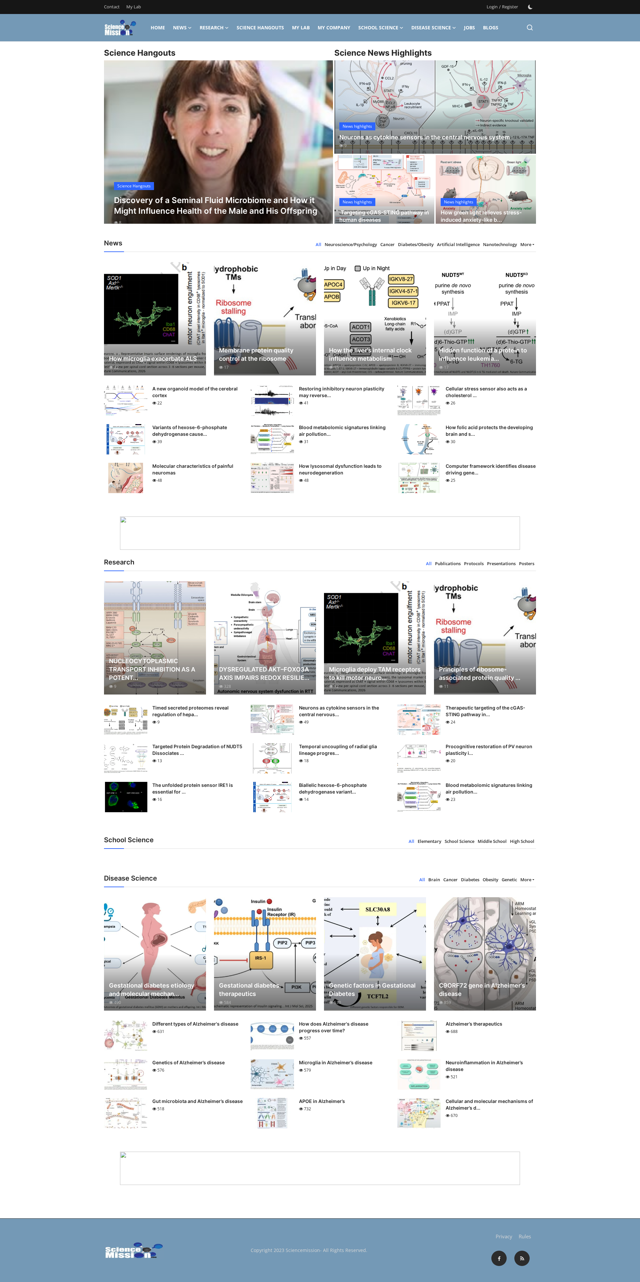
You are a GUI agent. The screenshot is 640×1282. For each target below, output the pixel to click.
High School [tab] (522, 841)
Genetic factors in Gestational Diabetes (372, 989)
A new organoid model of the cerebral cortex (195, 392)
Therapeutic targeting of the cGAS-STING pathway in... (485, 711)
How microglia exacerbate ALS (153, 358)
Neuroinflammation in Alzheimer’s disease (484, 1066)
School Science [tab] (459, 841)
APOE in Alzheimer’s (322, 1101)
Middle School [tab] (492, 841)
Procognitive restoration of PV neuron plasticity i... (489, 750)
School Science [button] (378, 27)
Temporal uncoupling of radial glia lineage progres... (338, 750)
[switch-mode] (530, 7)
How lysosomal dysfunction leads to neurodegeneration (340, 469)
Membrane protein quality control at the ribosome (256, 354)
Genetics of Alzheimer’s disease (188, 1062)
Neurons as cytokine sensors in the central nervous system (424, 137)
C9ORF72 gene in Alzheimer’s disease (482, 989)
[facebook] (499, 1258)
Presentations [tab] (501, 563)
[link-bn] (320, 533)
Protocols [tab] (474, 563)
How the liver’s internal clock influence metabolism (370, 354)
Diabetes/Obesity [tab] (416, 244)
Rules (525, 1236)
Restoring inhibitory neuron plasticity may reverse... (341, 392)
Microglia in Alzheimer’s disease (335, 1062)
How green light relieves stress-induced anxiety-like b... (481, 216)
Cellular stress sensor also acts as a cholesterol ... (486, 392)
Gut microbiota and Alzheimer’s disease (197, 1101)
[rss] (522, 1258)
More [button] (525, 244)
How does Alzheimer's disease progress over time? (333, 1027)
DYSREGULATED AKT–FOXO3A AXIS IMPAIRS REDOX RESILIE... (264, 673)
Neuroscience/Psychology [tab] (351, 244)
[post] (218, 148)
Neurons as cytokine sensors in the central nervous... (339, 711)
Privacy (504, 1236)
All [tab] (318, 244)
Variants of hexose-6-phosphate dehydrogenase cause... (189, 430)
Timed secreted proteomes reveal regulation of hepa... (190, 711)
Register (510, 7)
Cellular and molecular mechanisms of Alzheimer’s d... (489, 1104)
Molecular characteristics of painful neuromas (192, 469)
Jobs (469, 27)
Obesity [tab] (490, 880)
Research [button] (212, 27)
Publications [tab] (448, 563)
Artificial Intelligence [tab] (458, 244)
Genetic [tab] (509, 880)
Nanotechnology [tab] (500, 244)
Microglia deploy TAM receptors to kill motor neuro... (375, 673)
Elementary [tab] (429, 841)
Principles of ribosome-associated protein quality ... (479, 673)
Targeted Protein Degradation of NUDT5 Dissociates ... (197, 750)
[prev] (115, 148)
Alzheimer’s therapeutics (474, 1024)
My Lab (133, 7)
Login (492, 7)
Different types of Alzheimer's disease (195, 1024)
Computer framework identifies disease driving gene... (491, 469)
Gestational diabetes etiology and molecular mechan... (151, 989)
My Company (334, 27)
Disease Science (431, 27)
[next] (322, 148)
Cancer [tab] (387, 244)
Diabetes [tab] (470, 880)
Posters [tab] (526, 563)
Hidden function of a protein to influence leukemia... (483, 354)
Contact (112, 7)
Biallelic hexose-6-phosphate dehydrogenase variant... (333, 788)
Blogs (490, 27)
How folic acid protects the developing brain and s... (489, 430)
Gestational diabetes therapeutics (249, 989)
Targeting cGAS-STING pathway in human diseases (384, 216)
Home (158, 27)
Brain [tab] (434, 880)
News (180, 27)
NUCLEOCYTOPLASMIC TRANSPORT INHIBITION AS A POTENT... (152, 669)
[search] (530, 27)
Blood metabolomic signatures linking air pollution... (342, 430)
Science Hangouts (260, 27)
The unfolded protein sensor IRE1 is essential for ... (192, 788)
